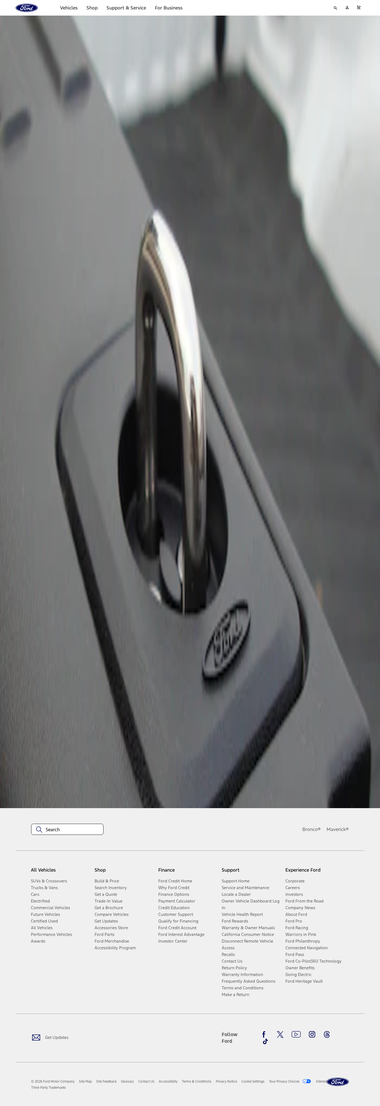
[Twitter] (280, 1034)
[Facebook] (265, 1034)
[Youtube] (296, 1034)
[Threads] (327, 1034)
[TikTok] (265, 1041)
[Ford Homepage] (338, 1082)
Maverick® (338, 829)
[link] (85, 1081)
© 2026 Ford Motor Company (53, 1081)
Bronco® (311, 829)
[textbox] (67, 829)
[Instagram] (312, 1034)
